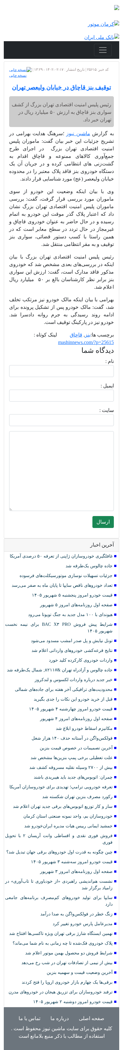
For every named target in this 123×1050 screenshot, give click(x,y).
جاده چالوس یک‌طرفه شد (89, 566)
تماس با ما (29, 1018)
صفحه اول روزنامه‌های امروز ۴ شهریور (76, 718)
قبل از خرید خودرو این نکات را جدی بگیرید (73, 699)
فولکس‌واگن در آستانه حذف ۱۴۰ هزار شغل (72, 738)
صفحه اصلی (91, 1018)
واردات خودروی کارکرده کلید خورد (81, 660)
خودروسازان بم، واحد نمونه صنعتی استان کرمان (68, 816)
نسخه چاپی (17, 75)
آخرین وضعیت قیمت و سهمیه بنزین (80, 972)
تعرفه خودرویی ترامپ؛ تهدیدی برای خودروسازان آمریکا (61, 787)
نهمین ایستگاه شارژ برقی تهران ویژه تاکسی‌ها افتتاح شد (61, 933)
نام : (100, 361)
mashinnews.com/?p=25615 (86, 342)
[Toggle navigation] (103, 50)
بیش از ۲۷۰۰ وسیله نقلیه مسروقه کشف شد (71, 767)
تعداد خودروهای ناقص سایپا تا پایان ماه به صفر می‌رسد (62, 585)
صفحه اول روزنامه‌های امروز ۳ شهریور (76, 871)
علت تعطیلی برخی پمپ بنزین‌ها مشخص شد (72, 757)
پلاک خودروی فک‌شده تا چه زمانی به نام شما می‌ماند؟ (63, 943)
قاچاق (76, 334)
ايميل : (99, 385)
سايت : (99, 410)
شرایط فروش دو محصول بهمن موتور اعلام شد (69, 953)
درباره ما (59, 1018)
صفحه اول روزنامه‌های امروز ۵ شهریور (76, 605)
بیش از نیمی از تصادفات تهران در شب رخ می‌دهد (67, 962)
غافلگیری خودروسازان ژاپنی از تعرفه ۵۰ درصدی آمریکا (61, 556)
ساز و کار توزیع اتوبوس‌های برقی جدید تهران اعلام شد (63, 806)
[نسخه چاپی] (20, 69)
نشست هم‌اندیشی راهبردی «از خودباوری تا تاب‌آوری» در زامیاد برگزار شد (59, 884)
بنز (88, 334)
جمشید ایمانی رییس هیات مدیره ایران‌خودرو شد (68, 826)
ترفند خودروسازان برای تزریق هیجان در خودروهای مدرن (61, 992)
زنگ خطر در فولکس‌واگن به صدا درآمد (76, 914)
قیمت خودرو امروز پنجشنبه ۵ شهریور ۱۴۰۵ (72, 595)
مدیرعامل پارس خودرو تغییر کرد (83, 923)
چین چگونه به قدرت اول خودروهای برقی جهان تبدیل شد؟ (59, 852)
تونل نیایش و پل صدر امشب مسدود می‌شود (72, 640)
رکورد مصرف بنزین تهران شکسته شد (77, 796)
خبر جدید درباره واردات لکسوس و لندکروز (74, 679)
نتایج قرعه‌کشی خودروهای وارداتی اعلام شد (72, 650)
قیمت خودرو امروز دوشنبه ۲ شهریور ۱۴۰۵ (73, 1001)
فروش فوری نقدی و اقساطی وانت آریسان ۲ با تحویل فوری (59, 839)
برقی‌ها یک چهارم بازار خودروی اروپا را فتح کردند (67, 982)
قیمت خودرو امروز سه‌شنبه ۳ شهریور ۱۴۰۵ (72, 861)
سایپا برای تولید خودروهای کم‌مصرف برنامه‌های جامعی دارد (59, 901)
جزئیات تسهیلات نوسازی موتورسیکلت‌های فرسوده (66, 575)
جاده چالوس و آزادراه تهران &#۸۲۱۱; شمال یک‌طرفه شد (60, 670)
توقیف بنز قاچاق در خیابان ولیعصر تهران (61, 87)
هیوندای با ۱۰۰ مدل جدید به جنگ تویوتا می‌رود (70, 614)
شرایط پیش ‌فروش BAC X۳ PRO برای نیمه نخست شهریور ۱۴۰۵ (59, 627)
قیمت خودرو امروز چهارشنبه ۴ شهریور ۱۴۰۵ (71, 709)
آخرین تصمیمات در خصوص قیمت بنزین (76, 748)
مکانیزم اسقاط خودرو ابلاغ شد (84, 728)
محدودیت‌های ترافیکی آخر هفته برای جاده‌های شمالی (64, 689)
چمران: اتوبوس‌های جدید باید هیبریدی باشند (73, 777)
